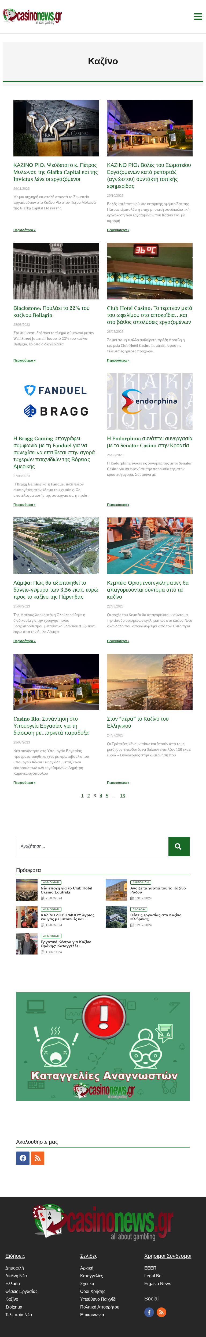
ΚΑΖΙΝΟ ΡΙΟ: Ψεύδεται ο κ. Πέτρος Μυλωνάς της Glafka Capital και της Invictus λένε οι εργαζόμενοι (55, 172)
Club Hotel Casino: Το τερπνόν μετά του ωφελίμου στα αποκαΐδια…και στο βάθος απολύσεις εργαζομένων (149, 315)
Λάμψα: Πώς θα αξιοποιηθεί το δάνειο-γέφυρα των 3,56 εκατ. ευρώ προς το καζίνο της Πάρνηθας (55, 590)
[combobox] (91, 846)
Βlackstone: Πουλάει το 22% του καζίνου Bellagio (51, 312)
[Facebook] (23, 1158)
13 (122, 795)
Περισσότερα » (24, 230)
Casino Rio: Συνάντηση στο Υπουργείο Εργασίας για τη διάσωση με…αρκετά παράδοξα (51, 726)
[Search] (179, 846)
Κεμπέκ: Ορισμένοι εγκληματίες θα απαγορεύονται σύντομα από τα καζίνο (148, 590)
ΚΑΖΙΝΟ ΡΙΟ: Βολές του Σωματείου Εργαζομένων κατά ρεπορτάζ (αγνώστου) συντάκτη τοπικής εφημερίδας (149, 176)
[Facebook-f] (149, 1312)
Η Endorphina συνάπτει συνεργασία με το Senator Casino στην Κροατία (150, 442)
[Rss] (37, 1158)
